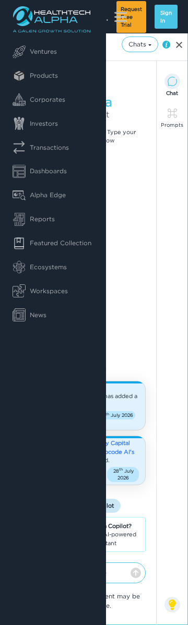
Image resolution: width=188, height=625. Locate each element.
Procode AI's (116, 452)
